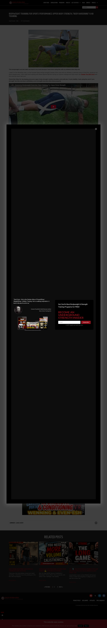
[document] (53, 314)
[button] (96, 129)
